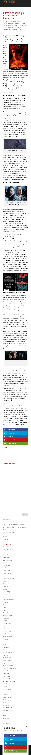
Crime (4, 576)
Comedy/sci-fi (7, 570)
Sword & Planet (7, 708)
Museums (6, 647)
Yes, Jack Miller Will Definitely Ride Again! (14, 527)
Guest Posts (6, 610)
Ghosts (5, 607)
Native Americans (8, 671)
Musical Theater (7, 652)
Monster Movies (7, 636)
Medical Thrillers (7, 634)
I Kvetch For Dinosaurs (9, 522)
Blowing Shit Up (7, 560)
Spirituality (6, 700)
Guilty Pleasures (7, 613)
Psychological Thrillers (9, 681)
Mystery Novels (7, 660)
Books (19, 21)
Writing (14, 29)
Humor (5, 626)
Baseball (5, 555)
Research (5, 692)
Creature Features (8, 573)
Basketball (6, 557)
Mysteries (6, 655)
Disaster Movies (7, 584)
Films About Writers (8, 25)
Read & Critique (7, 689)
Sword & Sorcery (7, 710)
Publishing (18, 27)
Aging (4, 552)
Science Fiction (7, 697)
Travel (5, 715)
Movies (5, 27)
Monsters (5, 639)
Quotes (5, 686)
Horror (16, 25)
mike (6, 21)
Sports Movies (7, 705)
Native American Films (9, 668)
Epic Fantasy (6, 591)
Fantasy (5, 594)
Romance (5, 694)
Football (5, 602)
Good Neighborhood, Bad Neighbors (13, 524)
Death (5, 581)
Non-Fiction (6, 676)
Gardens (5, 605)
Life (4, 628)
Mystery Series (7, 663)
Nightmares (11, 27)
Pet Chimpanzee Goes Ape (10, 530)
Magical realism (7, 631)
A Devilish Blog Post (8, 532)
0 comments (20, 29)
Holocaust (6, 618)
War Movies (6, 723)
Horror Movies (23, 25)
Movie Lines (6, 642)
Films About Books (20, 23)
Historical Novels (7, 615)
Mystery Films (7, 657)
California (5, 568)
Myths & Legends (8, 665)
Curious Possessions (9, 578)
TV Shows (6, 718)
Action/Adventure (8, 547)
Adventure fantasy (8, 549)
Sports (5, 702)
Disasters (5, 586)
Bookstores (6, 23)
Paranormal (6, 679)
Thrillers (5, 713)
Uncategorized (7, 29)
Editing (12, 23)
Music (4, 650)
